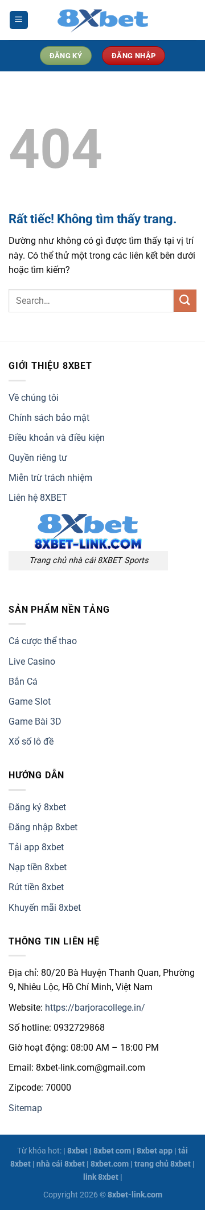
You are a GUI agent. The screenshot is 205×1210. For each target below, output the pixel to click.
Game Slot (30, 701)
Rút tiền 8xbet (36, 887)
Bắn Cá (23, 681)
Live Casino (32, 661)
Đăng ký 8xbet (37, 807)
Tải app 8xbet (36, 847)
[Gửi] (185, 301)
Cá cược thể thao (43, 641)
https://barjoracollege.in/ (95, 1007)
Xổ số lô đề (31, 741)
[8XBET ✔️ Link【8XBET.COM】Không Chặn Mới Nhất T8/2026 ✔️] (102, 20)
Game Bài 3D (35, 721)
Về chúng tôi (34, 397)
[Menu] (19, 20)
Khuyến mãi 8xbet (45, 907)
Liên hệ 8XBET (38, 497)
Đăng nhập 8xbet (43, 827)
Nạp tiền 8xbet (38, 867)
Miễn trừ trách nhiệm (50, 477)
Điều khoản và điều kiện (57, 437)
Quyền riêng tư (38, 457)
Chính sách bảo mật (49, 417)
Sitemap (25, 1108)
